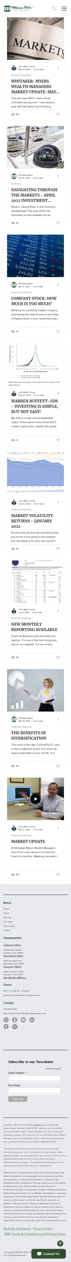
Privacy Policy (43, 1228)
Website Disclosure (17, 1228)
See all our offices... (15, 977)
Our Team (8, 922)
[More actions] (59, 68)
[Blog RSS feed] (14, 1027)
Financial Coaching (21, 75)
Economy (16, 183)
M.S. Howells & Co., (37, 1125)
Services (7, 917)
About (6, 913)
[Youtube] (23, 1019)
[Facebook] (14, 1019)
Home (6, 909)
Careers (7, 930)
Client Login (9, 926)
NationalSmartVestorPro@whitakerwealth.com (24, 1013)
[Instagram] (6, 1019)
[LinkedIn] (31, 1019)
